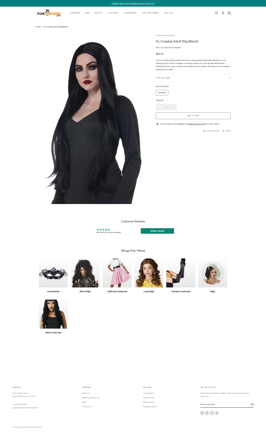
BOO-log (168, 13)
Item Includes (163, 78)
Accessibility (148, 393)
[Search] (216, 13)
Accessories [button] (130, 13)
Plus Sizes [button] (113, 13)
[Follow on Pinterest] (217, 413)
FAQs (84, 402)
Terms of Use (148, 398)
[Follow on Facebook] (202, 413)
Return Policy (149, 402)
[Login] (223, 13)
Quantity (159, 100)
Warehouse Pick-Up (196, 124)
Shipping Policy (149, 407)
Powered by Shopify (35, 427)
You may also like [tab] (133, 359)
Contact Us (87, 407)
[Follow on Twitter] (212, 413)
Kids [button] (87, 13)
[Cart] (229, 13)
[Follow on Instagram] (207, 413)
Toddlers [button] (75, 13)
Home (38, 27)
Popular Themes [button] (150, 13)
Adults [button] (98, 13)
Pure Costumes (23, 427)
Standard (162, 93)
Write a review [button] (157, 231)
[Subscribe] (252, 404)
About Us (86, 393)
